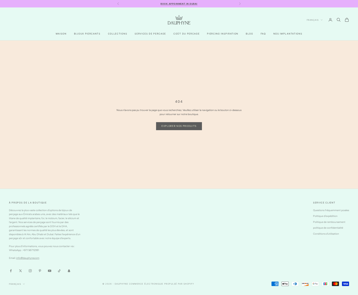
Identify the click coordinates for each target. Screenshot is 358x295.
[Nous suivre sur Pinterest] (40, 271)
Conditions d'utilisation (326, 233)
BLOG (249, 33)
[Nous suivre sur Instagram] (30, 271)
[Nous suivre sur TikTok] (59, 271)
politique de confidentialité (328, 227)
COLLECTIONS (117, 33)
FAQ (263, 33)
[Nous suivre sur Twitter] (20, 271)
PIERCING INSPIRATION (222, 33)
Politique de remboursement (329, 221)
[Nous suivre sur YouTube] (49, 271)
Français (313, 20)
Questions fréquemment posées (331, 210)
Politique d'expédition (325, 215)
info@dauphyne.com (27, 257)
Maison (61, 33)
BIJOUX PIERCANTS (87, 33)
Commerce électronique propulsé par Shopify (161, 284)
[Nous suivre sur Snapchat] (69, 271)
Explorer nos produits (179, 126)
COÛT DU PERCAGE (186, 33)
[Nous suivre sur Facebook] (11, 271)
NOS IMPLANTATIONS (287, 33)
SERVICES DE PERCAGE (150, 33)
